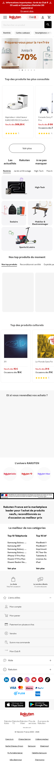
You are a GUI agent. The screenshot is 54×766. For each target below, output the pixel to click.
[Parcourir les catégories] (5, 17)
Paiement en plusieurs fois (22, 624)
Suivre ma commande (20, 642)
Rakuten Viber (24, 722)
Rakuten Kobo (8, 722)
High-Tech (39, 171)
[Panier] (49, 17)
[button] (27, 7)
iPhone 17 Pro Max (16, 555)
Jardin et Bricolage (22, 171)
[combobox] (23, 25)
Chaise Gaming (24, 739)
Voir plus (27, 148)
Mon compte (15, 606)
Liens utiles (14, 597)
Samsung (31, 746)
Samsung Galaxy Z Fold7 (18, 552)
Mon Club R (15, 651)
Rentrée (7, 171)
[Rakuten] (14, 17)
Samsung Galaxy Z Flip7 (18, 549)
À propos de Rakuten (43, 722)
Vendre (13, 633)
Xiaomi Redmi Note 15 (18, 562)
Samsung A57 (14, 545)
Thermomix (39, 760)
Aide (10, 660)
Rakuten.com (27, 727)
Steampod (44, 746)
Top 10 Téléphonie (17, 535)
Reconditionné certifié (30, 264)
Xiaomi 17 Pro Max (16, 559)
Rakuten (12, 669)
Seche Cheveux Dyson (14, 746)
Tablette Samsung (39, 753)
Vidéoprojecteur (42, 739)
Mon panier (15, 615)
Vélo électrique (16, 760)
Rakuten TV (16, 722)
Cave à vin (9, 739)
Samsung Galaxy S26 (18, 542)
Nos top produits (9, 264)
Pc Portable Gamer (15, 753)
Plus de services (32, 722)
